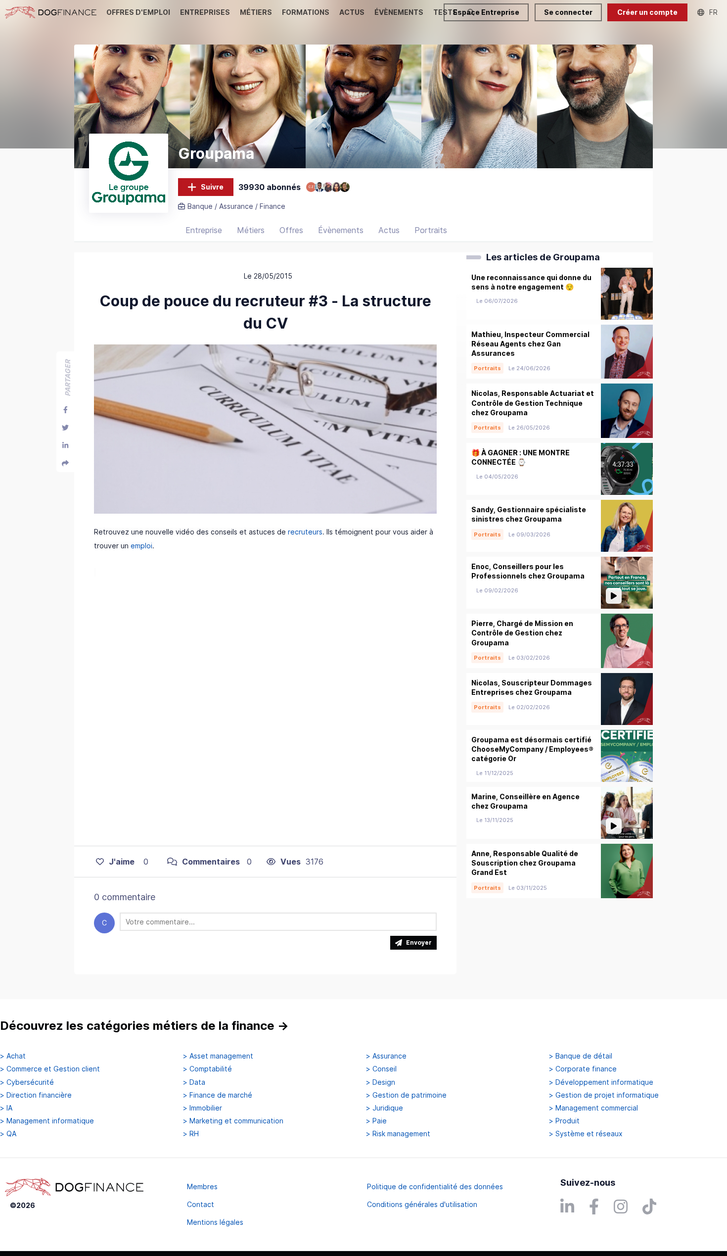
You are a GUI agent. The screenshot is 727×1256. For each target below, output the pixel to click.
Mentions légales (215, 1222)
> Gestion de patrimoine (406, 1095)
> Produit (564, 1121)
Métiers (251, 230)
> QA (8, 1134)
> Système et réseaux (586, 1134)
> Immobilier (202, 1108)
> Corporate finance (583, 1069)
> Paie (376, 1121)
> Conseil (381, 1069)
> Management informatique (47, 1121)
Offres (291, 230)
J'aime (122, 862)
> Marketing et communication (233, 1121)
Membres (202, 1186)
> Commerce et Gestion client (50, 1069)
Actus (389, 230)
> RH (191, 1134)
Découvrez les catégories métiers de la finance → (144, 1025)
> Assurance (386, 1056)
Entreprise (203, 230)
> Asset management (218, 1056)
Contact (200, 1204)
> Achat (13, 1056)
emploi (141, 545)
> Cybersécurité (27, 1082)
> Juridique (384, 1108)
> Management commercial (593, 1108)
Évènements (341, 230)
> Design (380, 1082)
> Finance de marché (217, 1095)
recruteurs (305, 532)
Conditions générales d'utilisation (422, 1204)
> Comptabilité (207, 1069)
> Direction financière (36, 1095)
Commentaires (211, 862)
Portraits (430, 230)
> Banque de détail (580, 1056)
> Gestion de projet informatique (604, 1095)
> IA (6, 1108)
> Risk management (398, 1134)
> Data (194, 1082)
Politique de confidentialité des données (435, 1186)
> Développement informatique (601, 1082)
